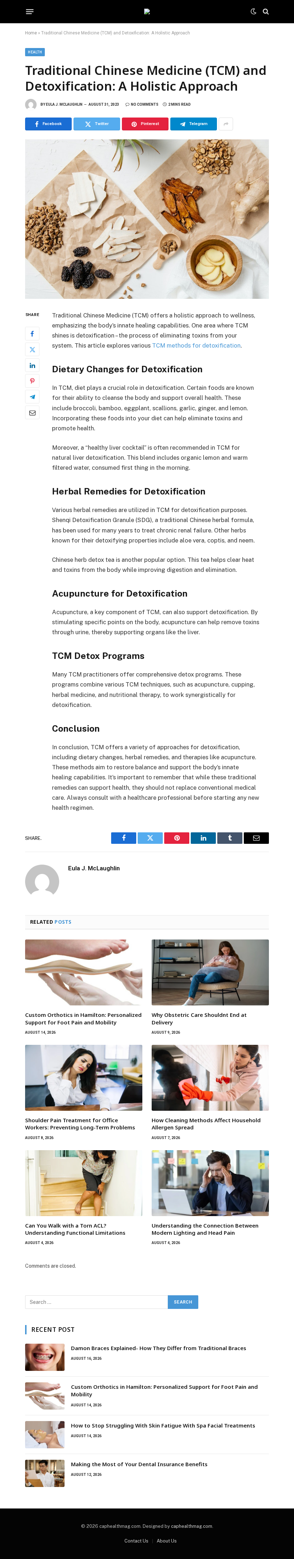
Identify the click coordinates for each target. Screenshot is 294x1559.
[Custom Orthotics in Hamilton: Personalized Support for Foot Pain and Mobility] (83, 972)
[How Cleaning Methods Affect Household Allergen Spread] (210, 1078)
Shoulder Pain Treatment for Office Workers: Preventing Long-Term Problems (80, 1123)
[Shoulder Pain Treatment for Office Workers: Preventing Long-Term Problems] (83, 1078)
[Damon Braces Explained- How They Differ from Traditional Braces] (45, 1357)
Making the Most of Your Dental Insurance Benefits (139, 1464)
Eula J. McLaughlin (64, 104)
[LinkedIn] (32, 365)
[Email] (32, 412)
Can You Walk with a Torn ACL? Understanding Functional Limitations (75, 1229)
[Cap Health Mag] (147, 11)
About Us (167, 1541)
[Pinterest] (32, 381)
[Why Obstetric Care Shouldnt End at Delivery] (210, 972)
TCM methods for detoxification (196, 345)
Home (31, 32)
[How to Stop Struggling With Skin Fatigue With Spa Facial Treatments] (45, 1434)
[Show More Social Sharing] (226, 124)
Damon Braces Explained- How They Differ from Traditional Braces (158, 1348)
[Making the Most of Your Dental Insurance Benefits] (45, 1473)
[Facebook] (32, 333)
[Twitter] (32, 349)
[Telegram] (32, 396)
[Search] (265, 12)
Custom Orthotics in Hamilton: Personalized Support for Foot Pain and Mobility (83, 1018)
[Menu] (30, 11)
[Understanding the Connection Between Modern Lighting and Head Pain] (210, 1183)
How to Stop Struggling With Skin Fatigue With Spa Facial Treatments (163, 1425)
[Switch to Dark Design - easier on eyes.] (253, 11)
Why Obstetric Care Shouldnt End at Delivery (199, 1018)
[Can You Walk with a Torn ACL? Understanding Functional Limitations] (83, 1183)
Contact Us (136, 1541)
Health (35, 52)
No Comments (144, 104)
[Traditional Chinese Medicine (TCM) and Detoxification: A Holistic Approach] (147, 218)
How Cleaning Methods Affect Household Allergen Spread (206, 1123)
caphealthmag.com (191, 1526)
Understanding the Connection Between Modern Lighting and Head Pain (205, 1229)
